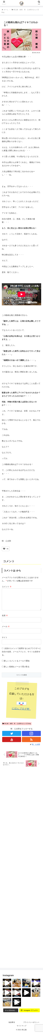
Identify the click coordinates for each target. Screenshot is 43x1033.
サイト (4, 637)
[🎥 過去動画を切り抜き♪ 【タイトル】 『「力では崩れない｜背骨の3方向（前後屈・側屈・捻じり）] (7, 983)
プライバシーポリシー (31, 1022)
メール (6, 626)
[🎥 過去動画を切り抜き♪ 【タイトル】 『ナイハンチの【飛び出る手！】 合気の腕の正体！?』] (26, 992)
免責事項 (11, 1022)
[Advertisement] (21, 866)
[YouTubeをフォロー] (11, 739)
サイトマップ (21, 1026)
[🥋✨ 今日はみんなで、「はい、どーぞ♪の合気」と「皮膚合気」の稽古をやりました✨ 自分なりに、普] (26, 983)
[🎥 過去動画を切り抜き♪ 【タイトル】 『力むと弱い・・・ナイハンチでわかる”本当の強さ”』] (7, 992)
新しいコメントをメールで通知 (16, 661)
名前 (5, 615)
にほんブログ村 (21, 708)
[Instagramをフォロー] (31, 733)
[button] (38, 587)
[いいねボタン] (4, 548)
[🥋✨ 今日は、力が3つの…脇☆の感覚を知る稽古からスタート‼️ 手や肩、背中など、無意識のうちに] (7, 1002)
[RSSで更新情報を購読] (31, 739)
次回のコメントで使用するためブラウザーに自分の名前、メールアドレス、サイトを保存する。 (21, 651)
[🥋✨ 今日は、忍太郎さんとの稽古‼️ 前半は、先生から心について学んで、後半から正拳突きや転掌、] (16, 983)
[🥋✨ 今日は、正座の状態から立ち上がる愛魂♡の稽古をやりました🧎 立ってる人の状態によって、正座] (36, 992)
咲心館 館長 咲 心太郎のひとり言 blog (17, 723)
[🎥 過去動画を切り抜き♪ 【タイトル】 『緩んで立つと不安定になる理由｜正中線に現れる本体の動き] (16, 1002)
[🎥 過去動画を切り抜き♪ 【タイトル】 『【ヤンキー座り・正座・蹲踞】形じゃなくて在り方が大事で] (36, 983)
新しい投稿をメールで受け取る (16, 667)
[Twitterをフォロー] (11, 733)
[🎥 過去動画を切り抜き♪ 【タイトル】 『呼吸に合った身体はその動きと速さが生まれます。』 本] (16, 992)
